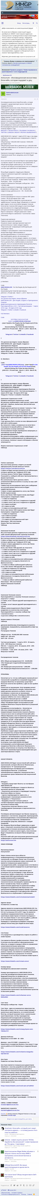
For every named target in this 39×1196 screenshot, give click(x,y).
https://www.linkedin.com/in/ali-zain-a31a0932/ (17, 1086)
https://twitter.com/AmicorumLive (13, 468)
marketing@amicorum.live (10, 1110)
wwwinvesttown (9, 1146)
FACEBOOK (31, 130)
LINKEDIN (11, 132)
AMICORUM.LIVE (6, 287)
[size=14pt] (12, 364)
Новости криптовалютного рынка (18, 1159)
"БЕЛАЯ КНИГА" (13, 130)
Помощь (23, 1194)
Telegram (4, 296)
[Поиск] (37, 23)
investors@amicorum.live (9, 1104)
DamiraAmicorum (7, 83)
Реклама (3, 1114)
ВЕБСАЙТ (4, 130)
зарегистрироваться (27, 56)
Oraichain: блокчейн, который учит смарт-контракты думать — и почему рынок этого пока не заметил (21, 1130)
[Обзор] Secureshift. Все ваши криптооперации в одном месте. (17, 1166)
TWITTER (3, 132)
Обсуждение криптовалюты (16, 1134)
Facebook (30, 334)
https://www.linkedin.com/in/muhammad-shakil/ (18, 897)
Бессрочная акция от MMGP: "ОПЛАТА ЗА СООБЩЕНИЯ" (17, 64)
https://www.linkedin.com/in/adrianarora (15, 927)
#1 (37, 99)
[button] (2, 23)
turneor (7, 1134)
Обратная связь (5, 1192)
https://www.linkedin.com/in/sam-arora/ (15, 961)
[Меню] (19, 12)
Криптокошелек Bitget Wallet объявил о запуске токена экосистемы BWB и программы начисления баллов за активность (20, 1154)
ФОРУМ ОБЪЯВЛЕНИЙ (28, 132)
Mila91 (6, 1159)
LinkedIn (23, 334)
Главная (29, 1194)
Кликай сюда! (12, 1115)
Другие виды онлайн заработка (21, 1146)
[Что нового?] (33, 23)
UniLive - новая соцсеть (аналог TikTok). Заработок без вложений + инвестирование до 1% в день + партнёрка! (21, 1142)
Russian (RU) (12, 1190)
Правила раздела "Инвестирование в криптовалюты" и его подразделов (19, 71)
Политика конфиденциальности (10, 1194)
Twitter (10, 296)
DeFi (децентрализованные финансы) (20, 1178)
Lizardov (7, 1169)
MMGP (4, 1190)
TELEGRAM (22, 130)
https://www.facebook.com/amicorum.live (15, 536)
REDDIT (17, 132)
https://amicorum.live (8, 840)
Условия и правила (17, 1192)
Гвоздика (7, 1178)
